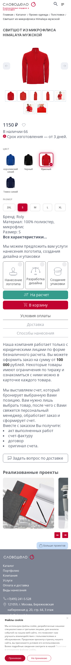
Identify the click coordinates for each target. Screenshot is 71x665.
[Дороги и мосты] (28, 503)
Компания (10, 576)
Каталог (8, 566)
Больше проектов (54, 545)
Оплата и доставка (16, 585)
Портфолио (11, 571)
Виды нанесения (14, 590)
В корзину (38, 305)
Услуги (7, 580)
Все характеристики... (25, 236)
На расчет (39, 294)
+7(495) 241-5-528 (18, 599)
